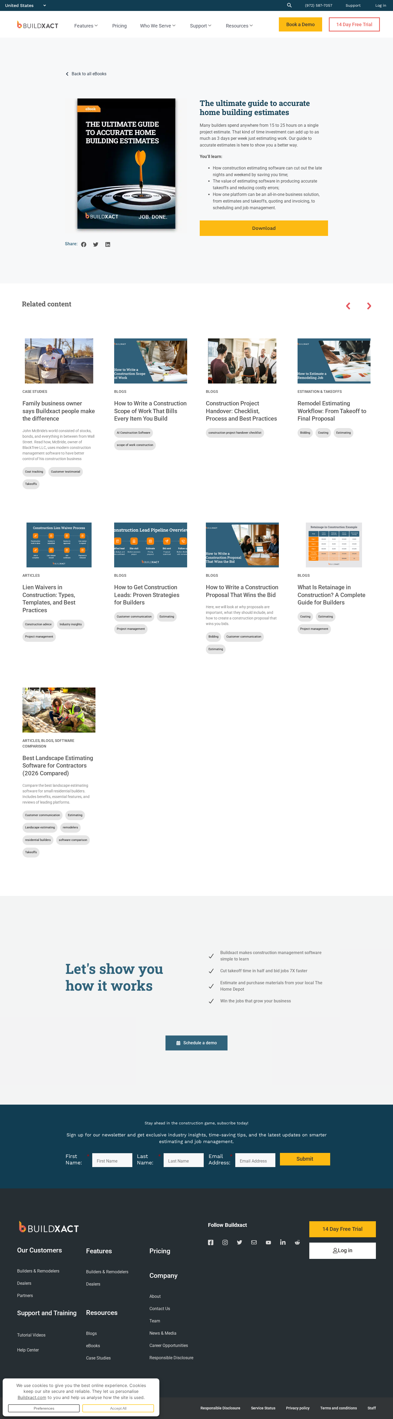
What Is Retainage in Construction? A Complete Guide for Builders (331, 595)
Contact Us (159, 1308)
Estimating (343, 432)
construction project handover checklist (235, 432)
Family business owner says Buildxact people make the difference (58, 411)
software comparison (73, 840)
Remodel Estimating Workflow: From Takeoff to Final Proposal (332, 411)
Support (353, 5)
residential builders (38, 840)
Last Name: (149, 1159)
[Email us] (254, 1243)
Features (83, 26)
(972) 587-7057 (318, 5)
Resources (237, 26)
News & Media (162, 1333)
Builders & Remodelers (38, 1271)
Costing (323, 432)
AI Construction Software (133, 432)
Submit (304, 1159)
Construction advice (38, 624)
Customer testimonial (65, 471)
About (155, 1296)
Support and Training (47, 1313)
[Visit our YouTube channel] (268, 1243)
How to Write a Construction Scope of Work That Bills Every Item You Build (150, 411)
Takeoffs (31, 484)
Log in (380, 5)
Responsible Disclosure (171, 1357)
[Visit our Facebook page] (210, 1243)
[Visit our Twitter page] (239, 1243)
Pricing (119, 26)
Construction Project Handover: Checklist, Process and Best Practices (241, 411)
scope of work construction (135, 445)
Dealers (24, 1283)
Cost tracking (34, 471)
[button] (84, 245)
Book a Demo (300, 24)
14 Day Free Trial (354, 24)
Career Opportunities (168, 1345)
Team (154, 1320)
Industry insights (71, 624)
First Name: (78, 1159)
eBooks (93, 1345)
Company (163, 1275)
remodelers (70, 827)
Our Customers (39, 1250)
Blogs (120, 391)
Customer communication (134, 616)
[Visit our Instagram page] (225, 1243)
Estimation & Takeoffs (320, 391)
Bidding (305, 432)
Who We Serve (155, 26)
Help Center (28, 1350)
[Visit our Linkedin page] (283, 1243)
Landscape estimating (40, 827)
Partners (25, 1295)
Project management (39, 636)
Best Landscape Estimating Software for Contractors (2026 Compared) (57, 766)
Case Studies (34, 391)
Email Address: (221, 1159)
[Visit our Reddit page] (297, 1243)
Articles (31, 575)
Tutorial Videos (31, 1335)
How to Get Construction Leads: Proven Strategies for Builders (146, 595)
